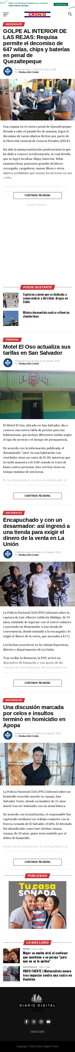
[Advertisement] (37, 244)
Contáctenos (37, 1032)
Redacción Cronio (29, 72)
